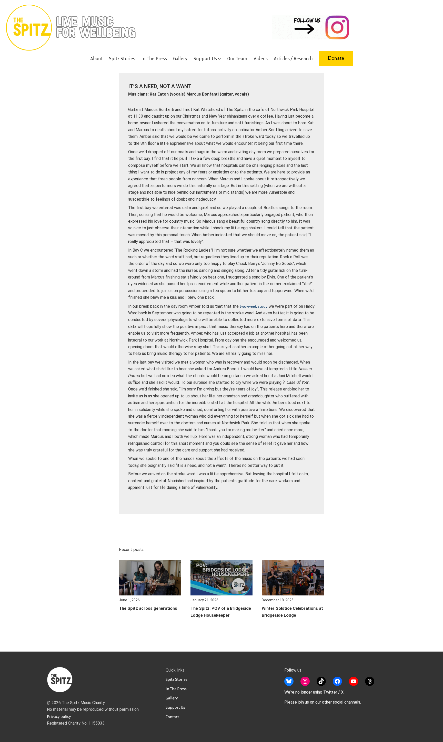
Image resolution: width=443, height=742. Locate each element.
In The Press (176, 688)
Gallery (172, 697)
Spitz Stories (176, 679)
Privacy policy (59, 716)
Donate (336, 58)
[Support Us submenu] (219, 58)
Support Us (175, 707)
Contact (172, 716)
